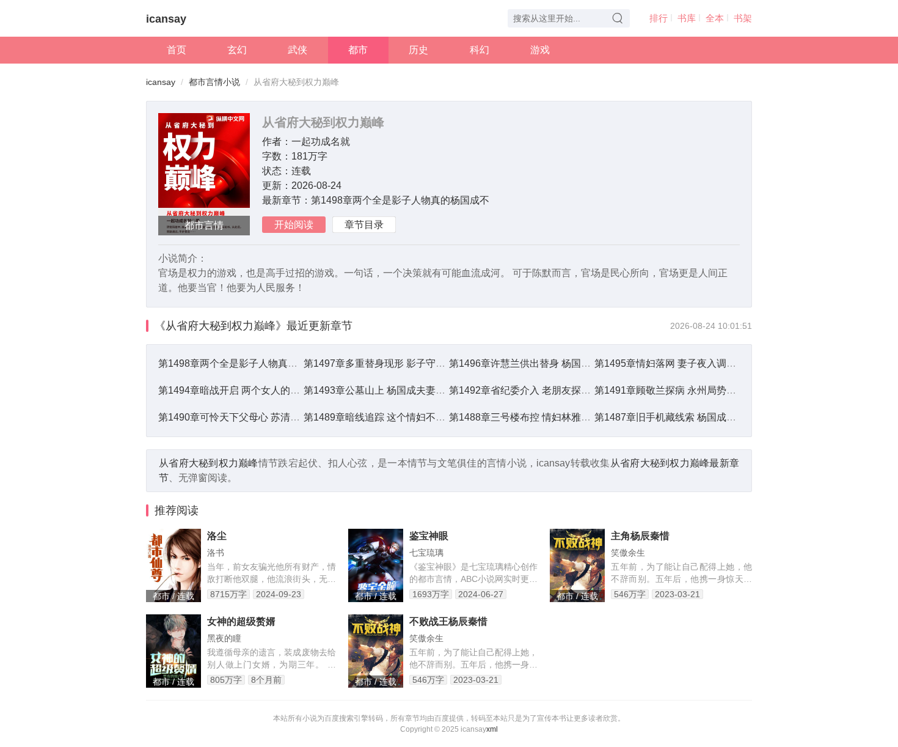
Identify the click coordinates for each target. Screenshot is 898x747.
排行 (658, 18)
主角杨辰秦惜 (640, 536)
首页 (176, 50)
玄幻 (237, 50)
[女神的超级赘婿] (173, 651)
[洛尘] (173, 565)
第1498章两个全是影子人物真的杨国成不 (400, 200)
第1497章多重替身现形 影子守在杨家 (384, 363)
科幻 (479, 50)
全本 (715, 18)
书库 (686, 18)
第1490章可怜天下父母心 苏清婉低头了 (243, 417)
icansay (166, 19)
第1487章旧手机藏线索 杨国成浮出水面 (679, 417)
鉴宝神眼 (428, 536)
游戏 (540, 50)
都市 (358, 50)
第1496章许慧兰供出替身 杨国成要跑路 (534, 363)
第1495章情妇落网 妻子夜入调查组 (670, 363)
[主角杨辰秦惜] (577, 565)
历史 (418, 50)
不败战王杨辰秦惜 (448, 621)
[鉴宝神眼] (375, 565)
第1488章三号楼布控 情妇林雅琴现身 (529, 417)
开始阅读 (293, 224)
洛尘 (217, 536)
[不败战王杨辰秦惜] (375, 651)
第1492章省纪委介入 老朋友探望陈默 (529, 390)
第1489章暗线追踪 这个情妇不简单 (379, 417)
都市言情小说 (214, 82)
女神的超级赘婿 (241, 621)
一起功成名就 (320, 141)
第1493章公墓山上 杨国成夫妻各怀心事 (389, 390)
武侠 (297, 50)
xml (492, 729)
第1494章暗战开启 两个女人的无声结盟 (243, 390)
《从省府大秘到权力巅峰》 (221, 326)
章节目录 (364, 224)
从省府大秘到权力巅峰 (208, 463)
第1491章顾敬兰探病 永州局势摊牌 (670, 390)
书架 (743, 18)
